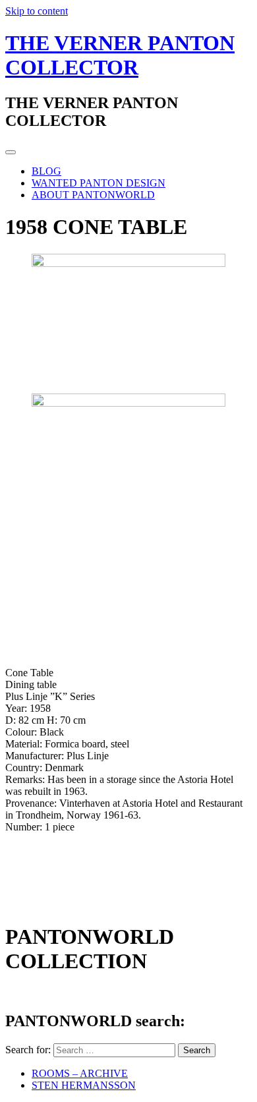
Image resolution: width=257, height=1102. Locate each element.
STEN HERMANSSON (84, 1085)
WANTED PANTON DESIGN (98, 182)
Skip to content (36, 10)
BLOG (46, 171)
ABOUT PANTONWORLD (93, 194)
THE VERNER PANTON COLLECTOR (120, 55)
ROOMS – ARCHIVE (80, 1073)
